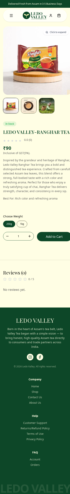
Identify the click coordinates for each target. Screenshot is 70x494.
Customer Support (35, 423)
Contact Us (35, 397)
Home (35, 386)
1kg (22, 224)
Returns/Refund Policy (35, 428)
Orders (35, 465)
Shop (35, 392)
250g (9, 224)
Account (35, 459)
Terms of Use (35, 434)
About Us (35, 402)
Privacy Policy (35, 439)
